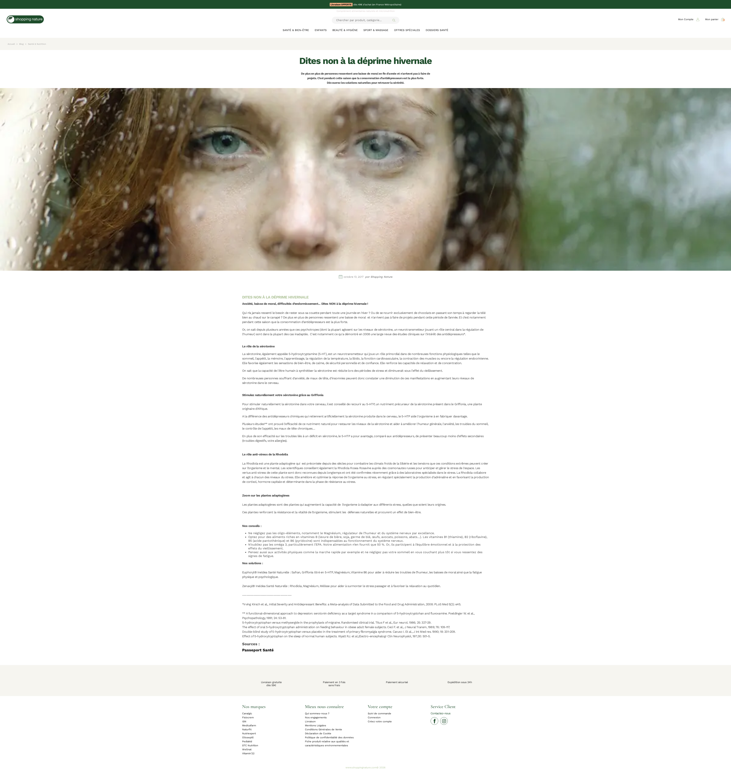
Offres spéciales (407, 30)
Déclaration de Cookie (318, 733)
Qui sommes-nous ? (317, 713)
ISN (244, 721)
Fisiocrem (248, 717)
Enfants (321, 30)
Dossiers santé (437, 30)
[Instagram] (444, 721)
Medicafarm (249, 725)
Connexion (374, 717)
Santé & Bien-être (296, 30)
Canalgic (247, 713)
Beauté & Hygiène (345, 30)
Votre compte (380, 706)
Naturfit (246, 729)
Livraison (310, 721)
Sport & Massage (375, 30)
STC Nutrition (250, 745)
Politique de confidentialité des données (329, 737)
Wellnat (246, 749)
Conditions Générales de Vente (323, 729)
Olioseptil (248, 737)
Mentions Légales (315, 725)
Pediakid (247, 741)
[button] (688, 19)
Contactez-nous (441, 713)
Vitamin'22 (248, 753)
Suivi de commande (379, 713)
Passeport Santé (258, 650)
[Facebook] (434, 721)
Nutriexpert (249, 733)
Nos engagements (316, 717)
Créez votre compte (380, 721)
